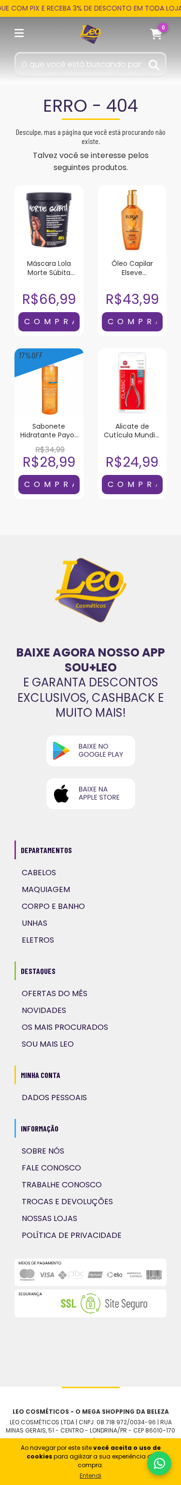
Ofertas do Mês (54, 993)
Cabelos (39, 872)
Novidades (44, 1010)
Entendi (90, 1476)
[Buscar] (154, 64)
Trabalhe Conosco (62, 1184)
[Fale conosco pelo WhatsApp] (159, 1463)
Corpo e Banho (53, 906)
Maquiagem (46, 889)
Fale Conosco (51, 1167)
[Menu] (20, 34)
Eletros (38, 940)
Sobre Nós (43, 1150)
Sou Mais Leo (48, 1044)
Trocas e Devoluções (67, 1201)
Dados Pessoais (54, 1097)
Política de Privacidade (72, 1235)
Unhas (34, 923)
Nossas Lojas (49, 1218)
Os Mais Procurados (65, 1027)
